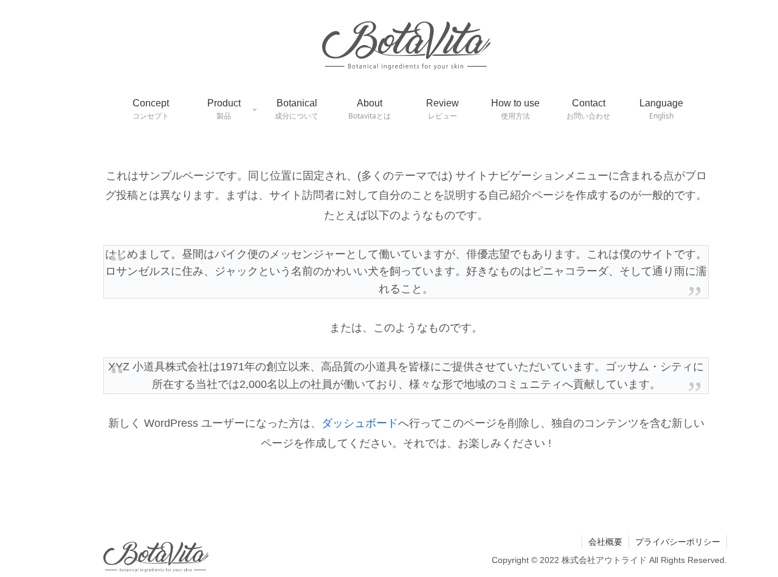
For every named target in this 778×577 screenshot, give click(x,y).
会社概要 (605, 542)
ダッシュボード (360, 423)
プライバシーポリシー (677, 542)
